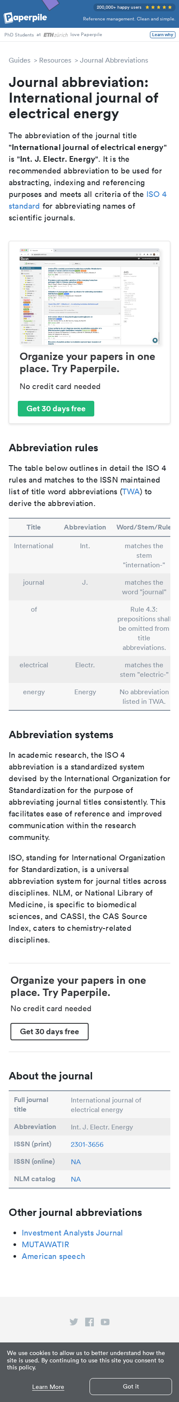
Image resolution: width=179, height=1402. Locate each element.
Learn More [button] (48, 1387)
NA (76, 1161)
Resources (55, 60)
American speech (53, 1256)
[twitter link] (74, 1323)
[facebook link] (89, 1323)
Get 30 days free (56, 408)
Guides (19, 60)
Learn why (162, 34)
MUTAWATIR (45, 1244)
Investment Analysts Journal (72, 1233)
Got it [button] (131, 1386)
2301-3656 (87, 1144)
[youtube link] (105, 1323)
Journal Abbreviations (114, 60)
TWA (131, 491)
